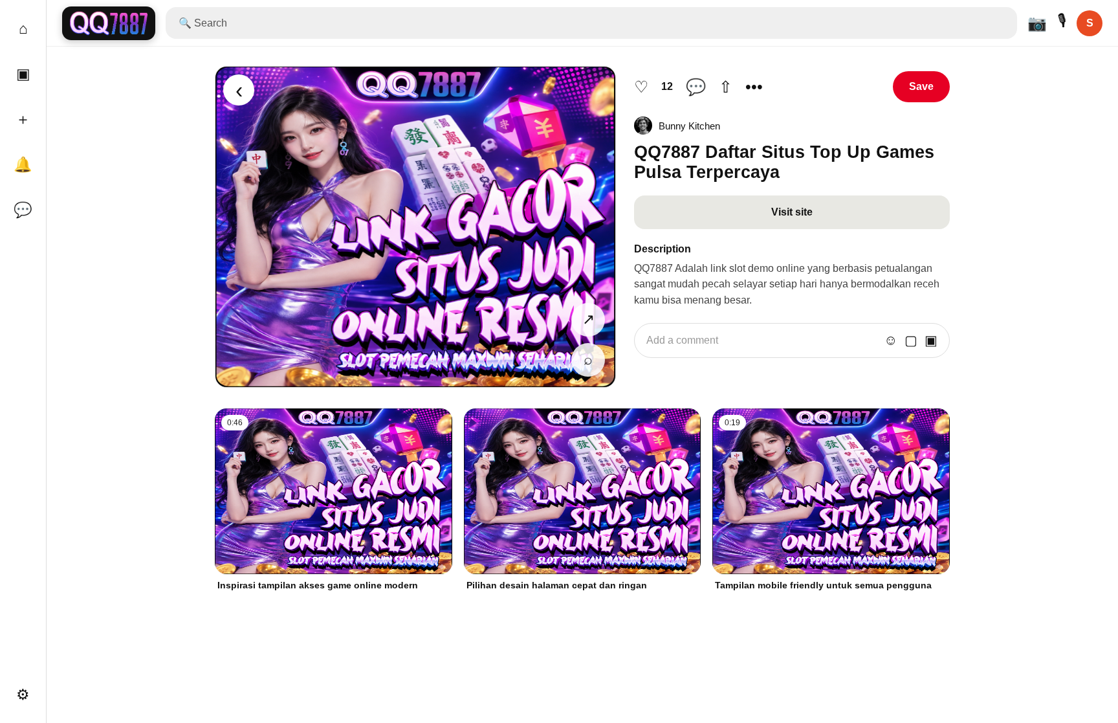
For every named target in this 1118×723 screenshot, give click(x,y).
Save (921, 86)
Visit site (792, 211)
